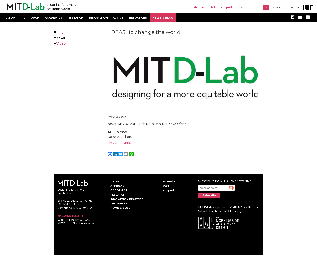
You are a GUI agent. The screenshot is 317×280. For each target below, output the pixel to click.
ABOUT (11, 17)
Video (61, 43)
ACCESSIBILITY (70, 216)
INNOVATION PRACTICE (106, 17)
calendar (198, 7)
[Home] (25, 6)
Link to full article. (121, 142)
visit (212, 7)
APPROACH (31, 17)
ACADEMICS (53, 17)
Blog (60, 32)
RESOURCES (138, 17)
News (61, 38)
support (226, 7)
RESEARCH (75, 17)
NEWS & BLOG (162, 17)
